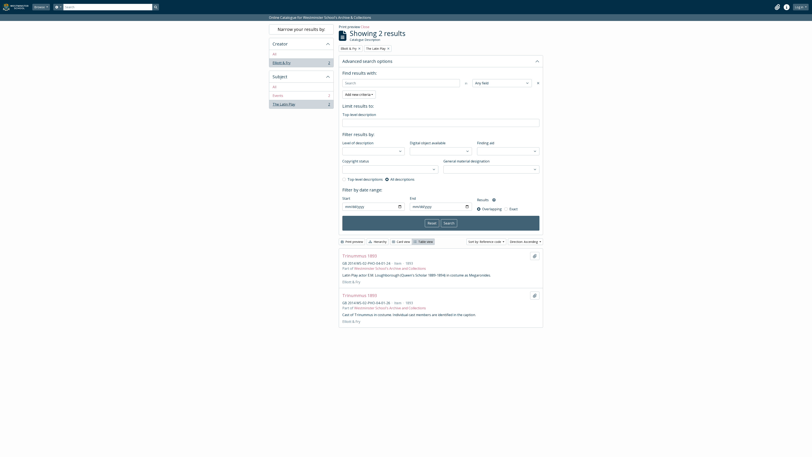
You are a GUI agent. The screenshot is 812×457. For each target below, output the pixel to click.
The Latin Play (301, 105)
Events (301, 96)
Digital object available (428, 143)
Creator (280, 44)
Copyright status (355, 161)
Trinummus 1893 (359, 256)
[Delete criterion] (538, 83)
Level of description (357, 143)
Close (365, 27)
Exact (513, 209)
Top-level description (359, 114)
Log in (799, 7)
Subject (280, 77)
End (413, 198)
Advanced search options (367, 61)
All (274, 54)
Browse (40, 7)
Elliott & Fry (301, 64)
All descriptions (402, 179)
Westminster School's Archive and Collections (390, 268)
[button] (777, 7)
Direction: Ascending (524, 242)
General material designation (466, 161)
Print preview (353, 242)
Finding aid (485, 143)
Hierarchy (380, 242)
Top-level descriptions (365, 179)
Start (346, 198)
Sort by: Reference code (485, 242)
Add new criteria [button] (357, 94)
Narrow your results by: (301, 29)
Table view (425, 242)
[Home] (17, 7)
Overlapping (492, 209)
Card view (403, 242)
